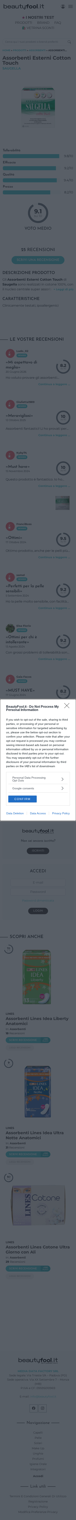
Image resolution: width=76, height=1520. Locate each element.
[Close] (68, 707)
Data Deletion (15, 813)
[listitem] (38, 779)
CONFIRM (22, 799)
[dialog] (38, 760)
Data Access (38, 813)
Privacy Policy (61, 813)
